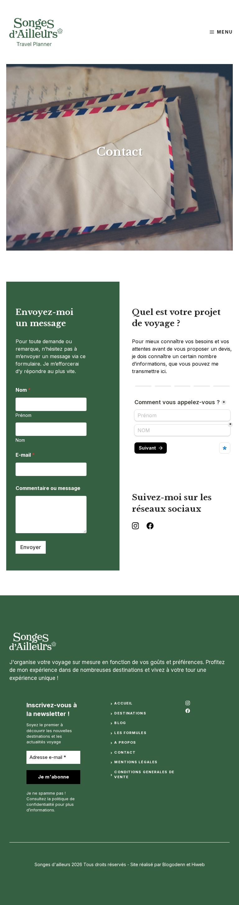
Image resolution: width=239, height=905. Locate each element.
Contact (125, 752)
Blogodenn (173, 864)
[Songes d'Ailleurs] (33, 32)
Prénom (23, 415)
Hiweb (198, 864)
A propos (125, 742)
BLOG (120, 723)
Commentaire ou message (48, 488)
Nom (20, 440)
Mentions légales (135, 762)
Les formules (130, 733)
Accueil (123, 703)
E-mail (25, 455)
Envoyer (30, 547)
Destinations (130, 713)
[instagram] (187, 703)
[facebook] (187, 711)
